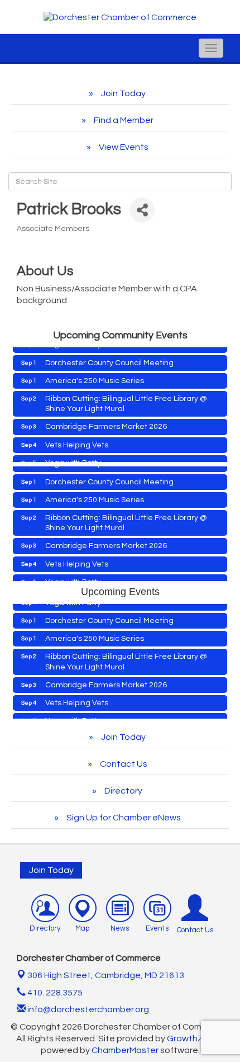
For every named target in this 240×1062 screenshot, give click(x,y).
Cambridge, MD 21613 (105, 975)
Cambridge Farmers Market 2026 (106, 423)
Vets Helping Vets (76, 441)
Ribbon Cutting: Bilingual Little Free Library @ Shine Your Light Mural (126, 400)
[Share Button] (142, 210)
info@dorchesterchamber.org (87, 1009)
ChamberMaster (125, 1050)
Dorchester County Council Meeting (109, 359)
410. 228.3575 (54, 992)
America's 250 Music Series (94, 377)
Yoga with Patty (73, 459)
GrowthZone (193, 1038)
